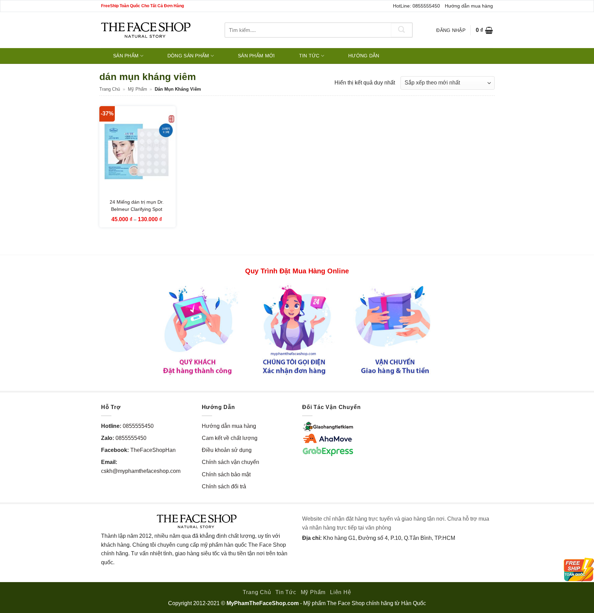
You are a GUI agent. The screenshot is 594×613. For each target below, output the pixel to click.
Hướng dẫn (364, 55)
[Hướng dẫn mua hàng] (297, 329)
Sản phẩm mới (256, 55)
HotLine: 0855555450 (416, 6)
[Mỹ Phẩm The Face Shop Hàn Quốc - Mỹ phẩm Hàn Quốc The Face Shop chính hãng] (145, 30)
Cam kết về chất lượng (229, 438)
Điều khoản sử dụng (227, 450)
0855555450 (138, 426)
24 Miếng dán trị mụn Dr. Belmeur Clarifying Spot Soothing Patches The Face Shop (137, 213)
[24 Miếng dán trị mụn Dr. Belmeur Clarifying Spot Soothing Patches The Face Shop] (137, 151)
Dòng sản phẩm (188, 55)
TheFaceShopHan (153, 450)
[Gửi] (401, 30)
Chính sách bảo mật (226, 474)
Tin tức (309, 55)
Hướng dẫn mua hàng (469, 6)
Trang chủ (109, 89)
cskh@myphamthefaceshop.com (140, 471)
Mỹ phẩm (137, 89)
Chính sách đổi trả (224, 486)
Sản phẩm (126, 55)
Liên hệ (340, 592)
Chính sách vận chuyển (230, 462)
